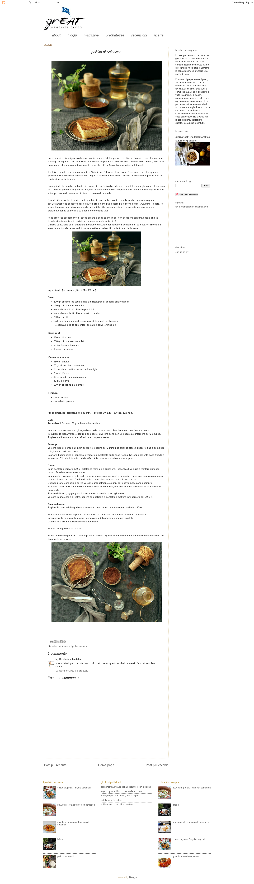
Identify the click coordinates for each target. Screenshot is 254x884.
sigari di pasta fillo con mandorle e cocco (121, 791)
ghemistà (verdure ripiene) (186, 856)
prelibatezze (115, 35)
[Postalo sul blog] (55, 641)
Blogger (133, 877)
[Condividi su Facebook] (61, 641)
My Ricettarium (63, 659)
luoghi (72, 35)
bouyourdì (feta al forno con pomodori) (76, 804)
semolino (83, 646)
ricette (158, 35)
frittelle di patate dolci (111, 800)
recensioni (139, 35)
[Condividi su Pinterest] (64, 641)
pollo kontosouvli (65, 856)
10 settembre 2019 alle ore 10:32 (71, 670)
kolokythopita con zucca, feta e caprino (120, 795)
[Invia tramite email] (51, 641)
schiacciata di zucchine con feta (117, 804)
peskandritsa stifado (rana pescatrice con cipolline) (126, 787)
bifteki (60, 839)
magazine (91, 35)
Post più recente (55, 765)
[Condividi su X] (58, 641)
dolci (60, 646)
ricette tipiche (71, 646)
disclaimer (180, 247)
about (56, 35)
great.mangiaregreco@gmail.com (191, 206)
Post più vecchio (157, 765)
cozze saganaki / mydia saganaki (74, 787)
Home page (106, 765)
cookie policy (182, 252)
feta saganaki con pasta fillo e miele (191, 822)
